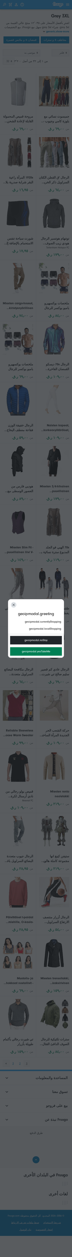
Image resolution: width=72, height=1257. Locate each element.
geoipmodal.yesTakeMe (36, 651)
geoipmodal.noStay (36, 640)
